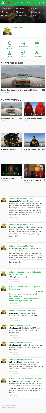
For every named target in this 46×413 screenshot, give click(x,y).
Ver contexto (14, 217)
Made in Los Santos (8, 407)
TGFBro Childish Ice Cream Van (30, 379)
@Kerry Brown (14, 277)
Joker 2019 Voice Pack (26, 310)
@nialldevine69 (15, 328)
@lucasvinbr (14, 201)
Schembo (17, 27)
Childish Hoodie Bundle (27, 325)
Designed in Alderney (8, 405)
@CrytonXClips (15, 362)
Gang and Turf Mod (25, 198)
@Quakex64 (13, 381)
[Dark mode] (39, 3)
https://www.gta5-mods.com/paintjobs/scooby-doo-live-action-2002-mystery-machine (23, 298)
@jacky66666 (14, 313)
